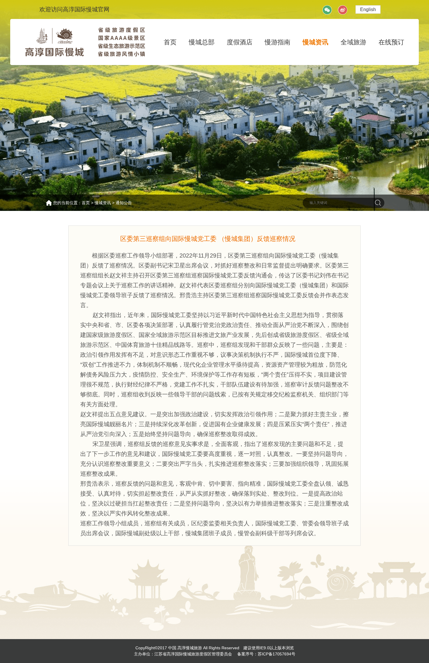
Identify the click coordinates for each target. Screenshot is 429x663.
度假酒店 (239, 42)
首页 (170, 42)
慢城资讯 (315, 42)
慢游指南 (277, 42)
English (368, 9)
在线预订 (391, 42)
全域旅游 (353, 42)
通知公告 (124, 202)
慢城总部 (201, 42)
